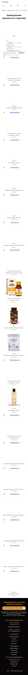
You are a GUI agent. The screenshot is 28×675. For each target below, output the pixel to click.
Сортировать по (10, 48)
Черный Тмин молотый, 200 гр (14, 190)
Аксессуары (14, 652)
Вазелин (14, 592)
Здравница (14, 661)
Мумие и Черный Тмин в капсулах (14, 245)
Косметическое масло (14, 78)
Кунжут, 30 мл (14, 300)
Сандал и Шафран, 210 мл (14, 107)
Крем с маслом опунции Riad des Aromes (15, 566)
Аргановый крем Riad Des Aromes (14, 540)
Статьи (14, 666)
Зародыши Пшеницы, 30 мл (14, 273)
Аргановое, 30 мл (14, 135)
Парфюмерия (14, 646)
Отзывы (14, 639)
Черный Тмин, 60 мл (14, 80)
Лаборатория (14, 664)
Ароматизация (14, 648)
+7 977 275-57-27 (14, 622)
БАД (14, 188)
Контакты (14, 641)
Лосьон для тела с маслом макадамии (15, 515)
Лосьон (14, 106)
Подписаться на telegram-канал (13, 608)
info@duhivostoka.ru (14, 626)
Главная (3, 10)
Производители (14, 636)
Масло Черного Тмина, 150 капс (14, 328)
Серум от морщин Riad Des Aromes (14, 463)
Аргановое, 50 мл (14, 383)
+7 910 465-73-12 (14, 624)
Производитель (10, 44)
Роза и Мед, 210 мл (14, 162)
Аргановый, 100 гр (14, 594)
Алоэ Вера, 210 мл (14, 410)
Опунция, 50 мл (14, 438)
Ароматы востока (14, 659)
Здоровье (14, 654)
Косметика (14, 650)
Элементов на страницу (9, 52)
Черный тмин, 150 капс (14, 217)
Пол (7, 40)
